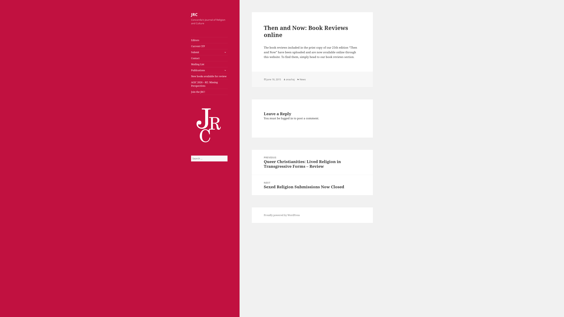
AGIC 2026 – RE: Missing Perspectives (204, 84)
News (303, 79)
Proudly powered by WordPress (282, 215)
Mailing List (197, 64)
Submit (195, 52)
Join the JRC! (198, 91)
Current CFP (198, 46)
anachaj (290, 79)
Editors (195, 40)
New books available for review (209, 76)
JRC (194, 14)
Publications (198, 70)
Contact (195, 58)
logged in (287, 118)
